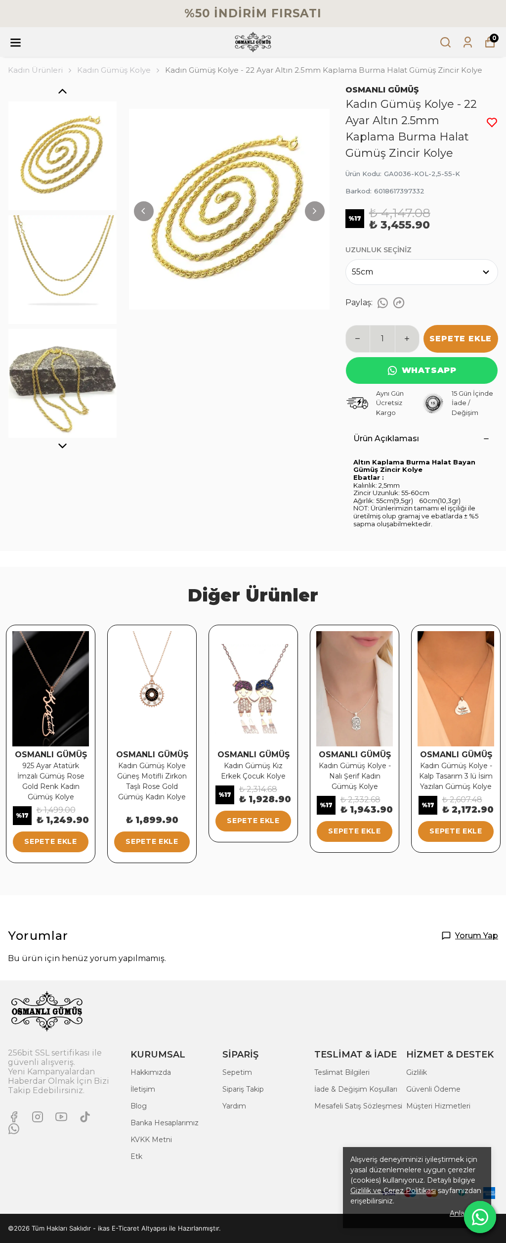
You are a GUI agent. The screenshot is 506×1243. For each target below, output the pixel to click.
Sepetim (237, 1072)
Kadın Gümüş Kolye (114, 70)
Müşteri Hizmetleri (438, 1106)
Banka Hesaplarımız (164, 1122)
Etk (136, 1156)
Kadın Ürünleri (35, 70)
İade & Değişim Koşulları (355, 1089)
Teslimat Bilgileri (342, 1072)
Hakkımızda (150, 1072)
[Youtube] (61, 1117)
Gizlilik (416, 1072)
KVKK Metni (151, 1139)
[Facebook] (14, 1117)
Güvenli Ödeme (433, 1089)
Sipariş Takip (243, 1089)
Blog (138, 1106)
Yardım (234, 1106)
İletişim (142, 1089)
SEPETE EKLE (460, 338)
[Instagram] (37, 1117)
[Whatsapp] (14, 1129)
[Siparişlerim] (468, 42)
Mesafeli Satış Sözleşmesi (358, 1106)
